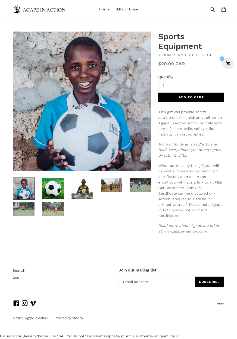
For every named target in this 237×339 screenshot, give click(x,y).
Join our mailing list (137, 270)
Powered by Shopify (68, 318)
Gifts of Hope (126, 9)
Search (19, 270)
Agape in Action (36, 318)
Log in (18, 277)
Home (104, 9)
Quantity (165, 76)
